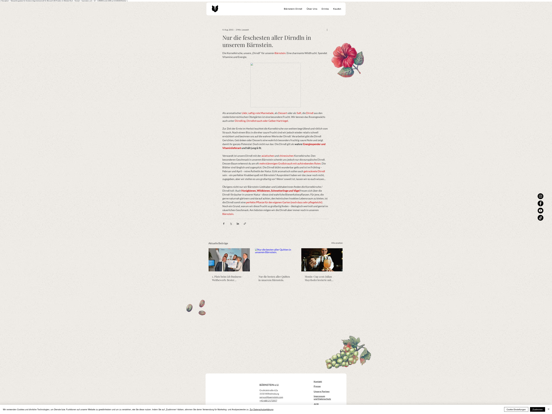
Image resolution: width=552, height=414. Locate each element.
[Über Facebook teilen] (223, 223)
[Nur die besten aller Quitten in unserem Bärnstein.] (275, 259)
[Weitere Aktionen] (327, 29)
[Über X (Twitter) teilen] (230, 223)
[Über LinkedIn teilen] (237, 223)
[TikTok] (540, 218)
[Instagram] (540, 196)
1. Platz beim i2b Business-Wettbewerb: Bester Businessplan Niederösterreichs (227, 278)
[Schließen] (548, 409)
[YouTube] (540, 210)
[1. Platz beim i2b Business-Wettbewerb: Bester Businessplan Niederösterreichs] (229, 259)
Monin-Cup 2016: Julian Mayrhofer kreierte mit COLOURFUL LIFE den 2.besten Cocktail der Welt (319, 278)
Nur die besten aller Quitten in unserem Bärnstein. (274, 278)
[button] (318, 381)
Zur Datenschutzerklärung (261, 409)
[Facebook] (540, 203)
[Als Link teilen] (245, 223)
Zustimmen (537, 409)
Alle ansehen (337, 243)
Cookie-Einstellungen (516, 409)
